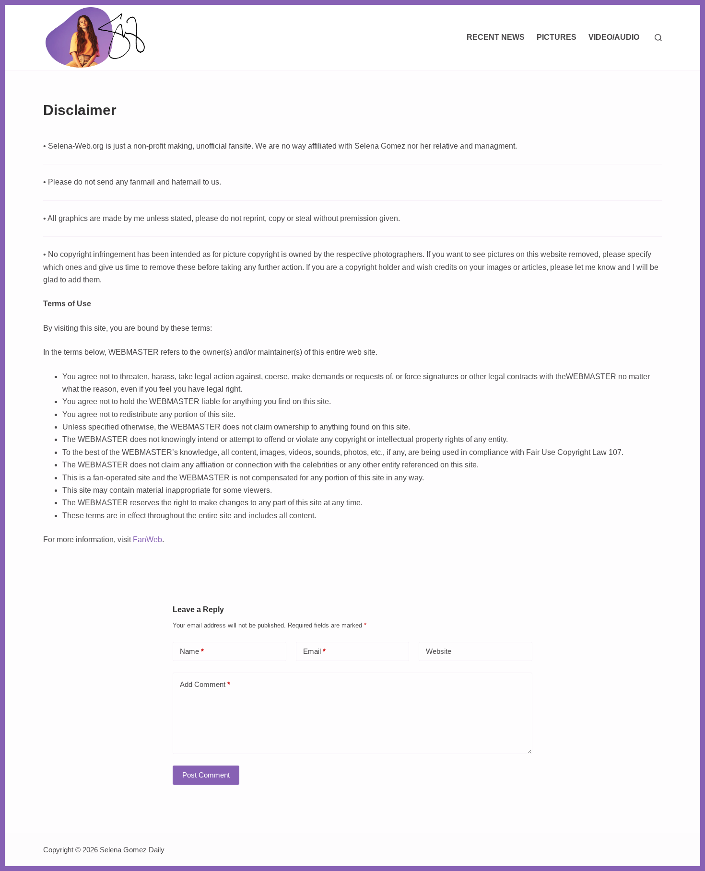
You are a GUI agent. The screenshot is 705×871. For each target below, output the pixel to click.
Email (314, 651)
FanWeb (147, 539)
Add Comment (205, 684)
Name (192, 651)
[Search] (658, 37)
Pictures (556, 37)
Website (438, 651)
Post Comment (206, 775)
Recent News (496, 37)
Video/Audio (613, 37)
